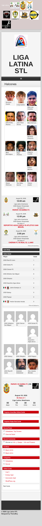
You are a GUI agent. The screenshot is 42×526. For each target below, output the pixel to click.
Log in (7, 472)
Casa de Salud (10, 434)
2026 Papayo (7, 297)
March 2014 (9, 453)
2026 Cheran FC (8, 269)
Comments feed (10, 478)
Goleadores (9, 461)
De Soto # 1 (21, 398)
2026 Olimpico (7, 278)
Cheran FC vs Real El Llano (21, 242)
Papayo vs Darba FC (21, 210)
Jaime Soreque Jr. (15, 287)
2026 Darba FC (8, 265)
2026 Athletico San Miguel (11, 274)
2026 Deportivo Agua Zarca (11, 283)
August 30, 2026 (21, 198)
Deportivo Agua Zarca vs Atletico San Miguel (21, 226)
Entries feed (9, 475)
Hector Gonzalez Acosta (17, 301)
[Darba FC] (35, 386)
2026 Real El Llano (9, 260)
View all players (34, 305)
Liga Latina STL (21, 64)
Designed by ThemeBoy (9, 514)
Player (5, 257)
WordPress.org (10, 481)
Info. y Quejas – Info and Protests (24, 442)
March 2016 (9, 450)
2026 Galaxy (7, 292)
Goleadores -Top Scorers (13, 431)
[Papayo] (6, 388)
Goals (35, 257)
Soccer (7, 464)
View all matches (33, 246)
